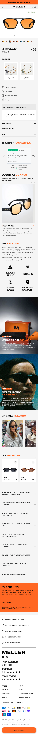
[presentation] (3, 71)
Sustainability (6, 693)
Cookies (31, 720)
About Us (5, 689)
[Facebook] (3, 657)
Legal (17, 720)
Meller (13, 720)
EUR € (19, 702)
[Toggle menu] (3, 7)
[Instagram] (7, 657)
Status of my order (24, 697)
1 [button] (14, 35)
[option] (19, 23)
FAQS (21, 689)
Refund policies (6, 724)
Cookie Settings (25, 724)
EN (12, 702)
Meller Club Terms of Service (20, 722)
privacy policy (12, 607)
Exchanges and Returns (26, 693)
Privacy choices (16, 724)
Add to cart (19, 730)
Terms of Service (6, 722)
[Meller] (19, 7)
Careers (4, 697)
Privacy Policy (24, 720)
